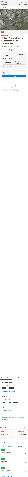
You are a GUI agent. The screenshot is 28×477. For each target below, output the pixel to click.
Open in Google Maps (13, 90)
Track (14, 76)
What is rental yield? (6, 410)
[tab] (7, 85)
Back (4, 7)
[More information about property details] (12, 50)
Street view (5, 90)
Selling (19, 4)
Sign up (22, 2)
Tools (24, 4)
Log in (25, 2)
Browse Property (4, 4)
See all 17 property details (9, 66)
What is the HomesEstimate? (8, 391)
